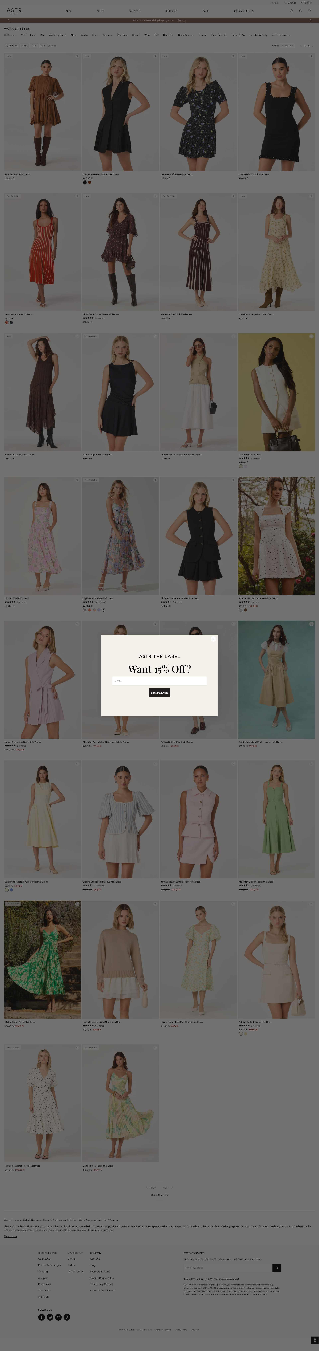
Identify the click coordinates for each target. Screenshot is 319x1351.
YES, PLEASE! (159, 692)
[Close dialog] (213, 639)
